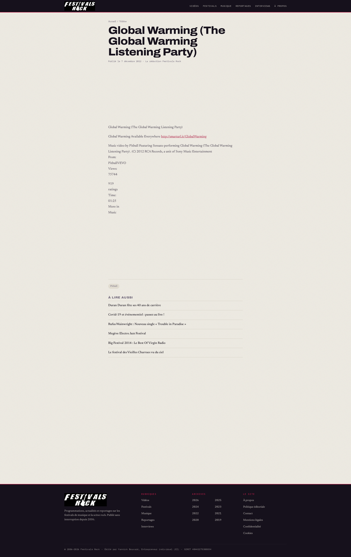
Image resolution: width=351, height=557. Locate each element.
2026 (195, 500)
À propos (280, 6)
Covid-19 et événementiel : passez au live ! (136, 314)
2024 (195, 506)
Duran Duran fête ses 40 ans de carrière (134, 305)
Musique (226, 6)
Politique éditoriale (254, 507)
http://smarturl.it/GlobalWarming (184, 136)
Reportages (243, 6)
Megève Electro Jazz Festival (127, 333)
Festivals (210, 6)
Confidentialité (252, 526)
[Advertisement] (175, 93)
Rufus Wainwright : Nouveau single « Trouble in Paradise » (147, 324)
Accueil (112, 21)
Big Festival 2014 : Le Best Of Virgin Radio (136, 343)
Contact (248, 513)
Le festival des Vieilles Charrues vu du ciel (136, 352)
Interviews (262, 6)
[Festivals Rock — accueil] (79, 6)
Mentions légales (253, 520)
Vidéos (194, 6)
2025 (218, 500)
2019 (218, 520)
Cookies (248, 533)
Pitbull (113, 286)
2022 (195, 513)
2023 (218, 506)
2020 (195, 520)
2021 (218, 513)
